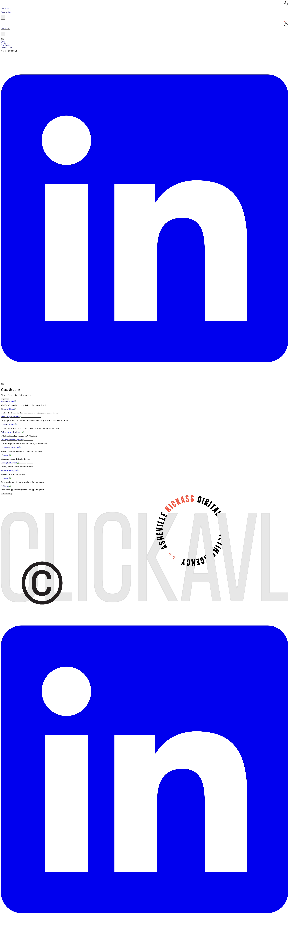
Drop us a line (6, 12)
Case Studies (5, 45)
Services (4, 43)
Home (3, 41)
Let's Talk (5, 399)
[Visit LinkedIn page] (144, 382)
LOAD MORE (6, 494)
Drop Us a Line (6, 47)
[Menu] (3, 17)
